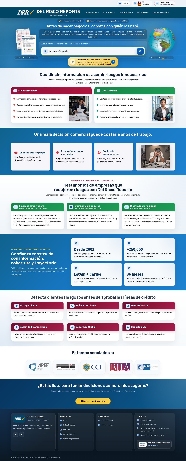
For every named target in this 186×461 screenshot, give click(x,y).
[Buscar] (140, 51)
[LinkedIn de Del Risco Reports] (15, 434)
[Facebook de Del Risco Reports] (21, 434)
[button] (92, 12)
